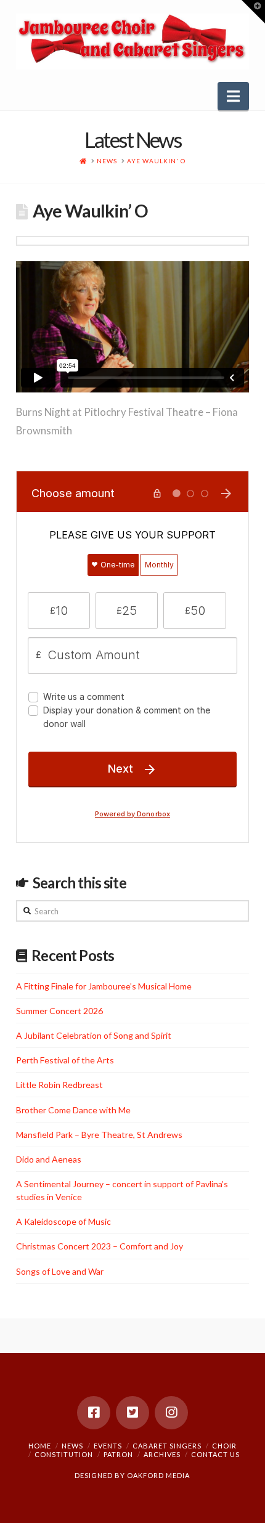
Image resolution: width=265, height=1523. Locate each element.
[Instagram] (171, 1412)
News (72, 1446)
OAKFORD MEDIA (158, 1475)
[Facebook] (93, 1412)
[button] (233, 96)
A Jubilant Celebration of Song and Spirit (93, 1035)
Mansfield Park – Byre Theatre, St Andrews (99, 1134)
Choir (224, 1446)
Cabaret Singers (167, 1446)
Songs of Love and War (60, 1271)
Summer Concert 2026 (59, 1010)
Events (108, 1446)
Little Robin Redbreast (59, 1084)
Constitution (64, 1454)
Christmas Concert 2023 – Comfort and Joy (99, 1246)
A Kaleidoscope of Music (63, 1221)
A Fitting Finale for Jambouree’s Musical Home (104, 986)
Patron (118, 1454)
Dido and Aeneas (48, 1159)
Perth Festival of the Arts (65, 1060)
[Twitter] (132, 1412)
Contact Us (215, 1454)
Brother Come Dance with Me (73, 1110)
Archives (162, 1454)
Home (39, 1446)
